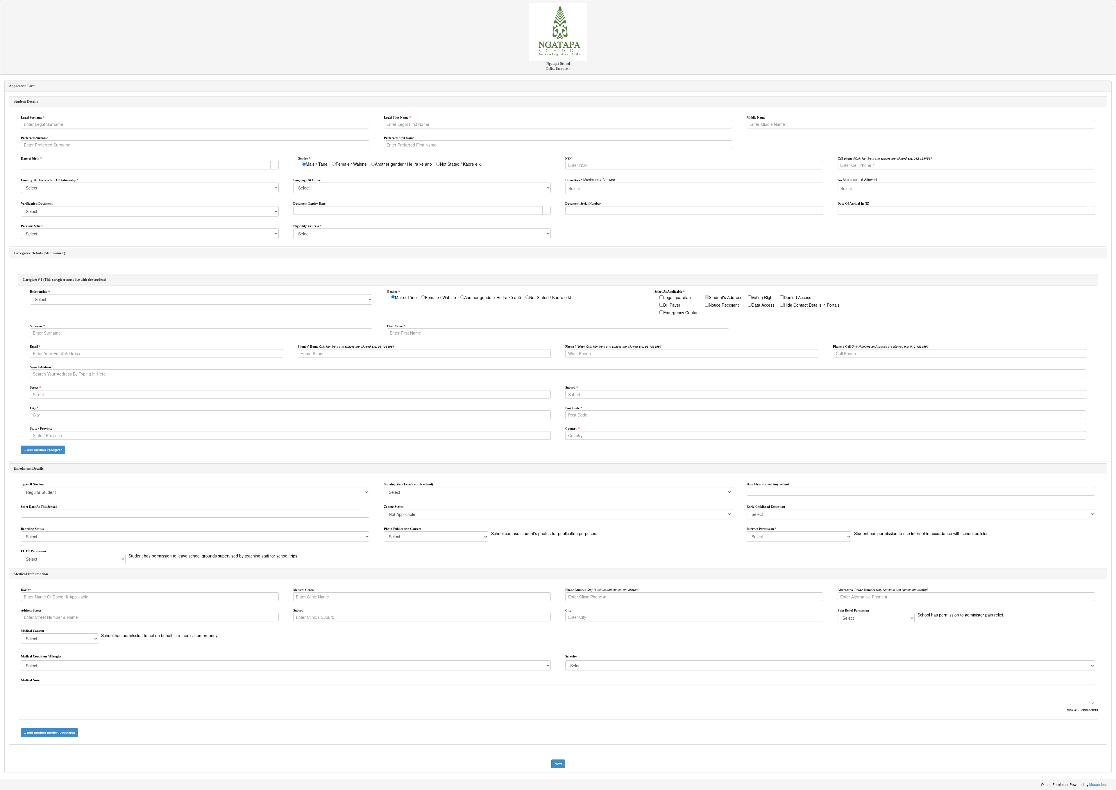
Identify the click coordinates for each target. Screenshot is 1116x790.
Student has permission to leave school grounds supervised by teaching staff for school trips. (213, 556)
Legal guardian (677, 297)
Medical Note (30, 680)
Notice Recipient (724, 305)
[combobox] (146, 165)
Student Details (26, 101)
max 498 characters (1082, 709)
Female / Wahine (351, 164)
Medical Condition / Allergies (41, 656)
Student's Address (725, 297)
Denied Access (797, 297)
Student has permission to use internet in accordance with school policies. (922, 533)
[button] (274, 165)
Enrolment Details (29, 468)
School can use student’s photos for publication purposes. (544, 533)
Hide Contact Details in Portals (812, 305)
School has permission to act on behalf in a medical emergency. (159, 635)
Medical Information (31, 574)
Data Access (763, 305)
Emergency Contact (681, 312)
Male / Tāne (317, 164)
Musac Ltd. (1098, 784)
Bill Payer (671, 305)
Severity (571, 656)
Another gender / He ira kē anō (403, 164)
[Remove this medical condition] (1093, 647)
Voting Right (763, 297)
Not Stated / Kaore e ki (461, 164)
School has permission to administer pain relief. (961, 615)
